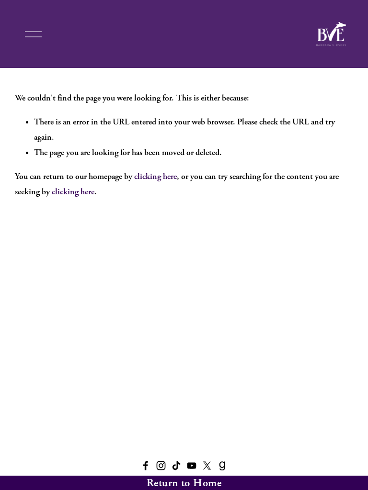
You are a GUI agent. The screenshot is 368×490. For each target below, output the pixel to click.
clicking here (155, 176)
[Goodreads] (222, 465)
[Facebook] (145, 465)
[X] (207, 465)
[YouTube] (191, 465)
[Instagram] (161, 465)
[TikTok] (176, 465)
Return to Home (184, 483)
